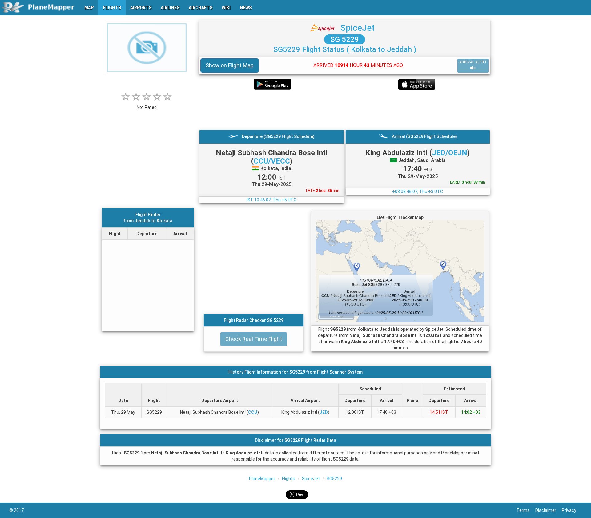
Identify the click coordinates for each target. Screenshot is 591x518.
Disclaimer (548, 510)
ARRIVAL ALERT (473, 62)
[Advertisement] (345, 110)
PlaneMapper (262, 478)
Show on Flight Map (230, 65)
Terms (526, 510)
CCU (252, 412)
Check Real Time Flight (253, 339)
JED (324, 412)
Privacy (572, 510)
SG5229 (334, 478)
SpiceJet (357, 28)
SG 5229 (344, 39)
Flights (288, 478)
